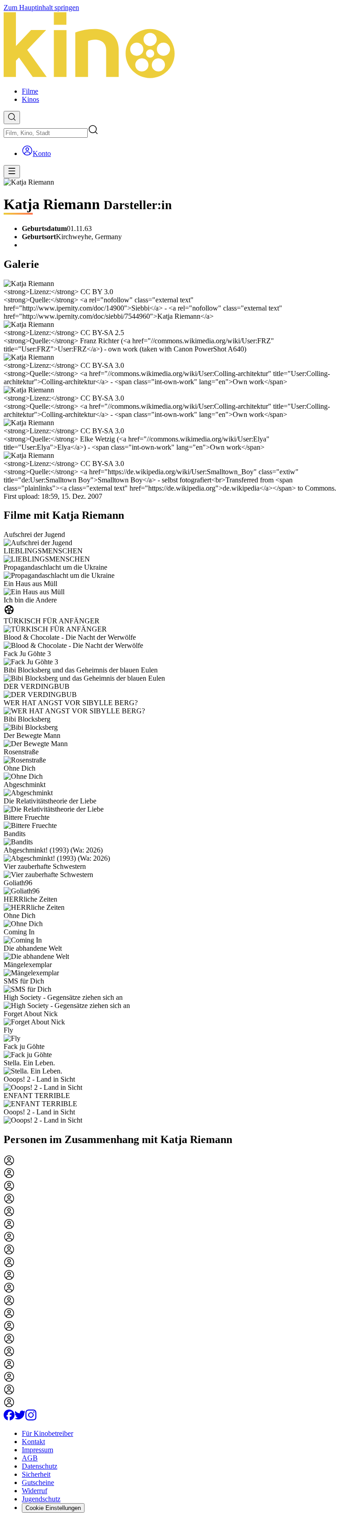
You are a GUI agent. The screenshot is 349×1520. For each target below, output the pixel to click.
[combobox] (46, 133)
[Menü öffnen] (12, 171)
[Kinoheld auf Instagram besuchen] (30, 1418)
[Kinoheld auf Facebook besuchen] (9, 1418)
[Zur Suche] (12, 117)
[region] (174, 827)
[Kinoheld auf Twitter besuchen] (20, 1418)
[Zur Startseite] (174, 46)
